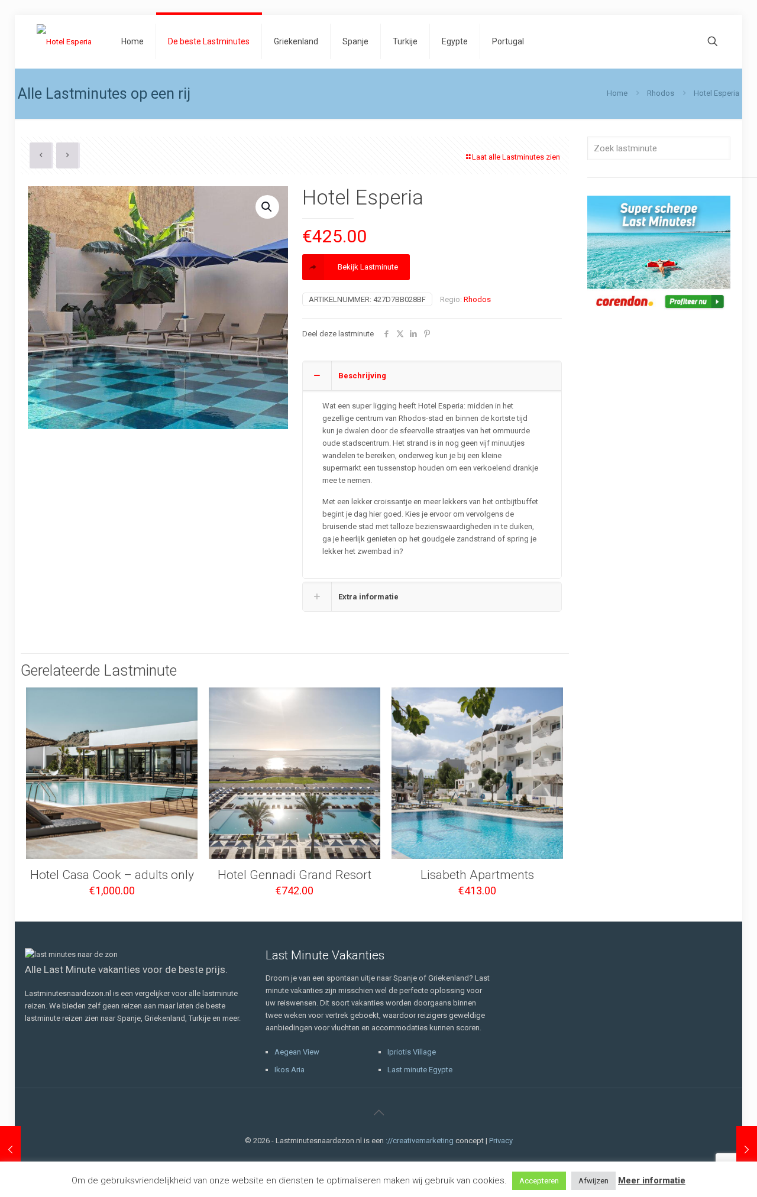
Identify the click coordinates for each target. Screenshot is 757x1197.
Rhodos (660, 93)
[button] (267, 207)
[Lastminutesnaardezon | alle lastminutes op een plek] (64, 41)
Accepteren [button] (539, 1180)
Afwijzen (593, 1180)
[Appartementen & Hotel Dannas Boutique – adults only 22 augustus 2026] (746, 1149)
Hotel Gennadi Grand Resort (294, 875)
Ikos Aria (289, 1069)
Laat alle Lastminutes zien (516, 157)
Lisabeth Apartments (477, 875)
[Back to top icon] (378, 1112)
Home (617, 93)
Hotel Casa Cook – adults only (112, 875)
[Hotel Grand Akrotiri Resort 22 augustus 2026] (10, 1149)
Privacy (501, 1140)
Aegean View (296, 1051)
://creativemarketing (420, 1140)
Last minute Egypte (419, 1069)
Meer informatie (651, 1180)
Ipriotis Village (411, 1051)
